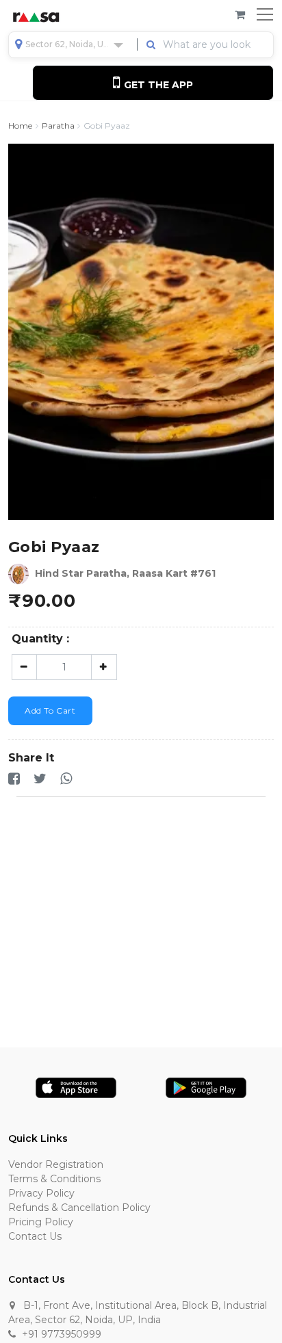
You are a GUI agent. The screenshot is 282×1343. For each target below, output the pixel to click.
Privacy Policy (41, 1193)
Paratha (58, 126)
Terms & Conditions (54, 1179)
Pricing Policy (40, 1222)
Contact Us (35, 1236)
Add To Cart (50, 710)
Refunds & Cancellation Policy (79, 1207)
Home (20, 126)
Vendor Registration (55, 1164)
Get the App (157, 85)
